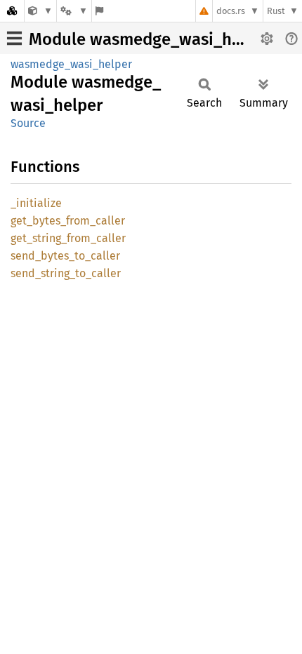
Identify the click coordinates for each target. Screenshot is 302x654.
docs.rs (230, 11)
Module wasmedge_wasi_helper (150, 39)
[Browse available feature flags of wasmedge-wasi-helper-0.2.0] (99, 11)
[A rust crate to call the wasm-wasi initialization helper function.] (40, 11)
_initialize (36, 203)
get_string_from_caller (68, 238)
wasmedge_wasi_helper (71, 64)
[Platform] (74, 11)
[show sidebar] (14, 38)
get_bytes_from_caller (68, 220)
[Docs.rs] (12, 11)
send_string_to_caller (66, 273)
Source (28, 123)
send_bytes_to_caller (65, 255)
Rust (276, 11)
